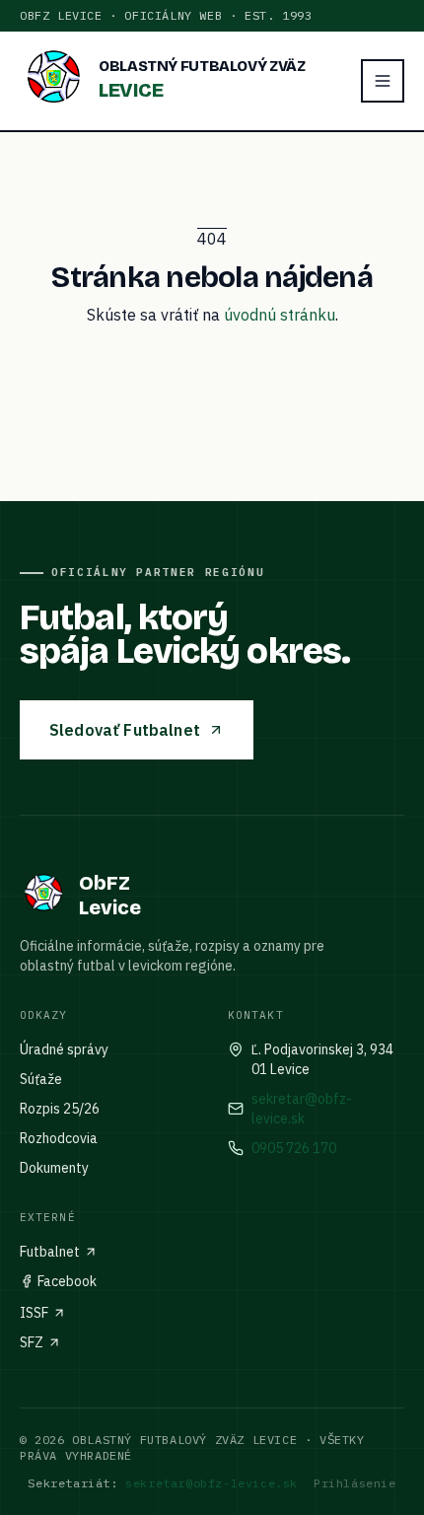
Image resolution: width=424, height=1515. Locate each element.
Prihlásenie (355, 1483)
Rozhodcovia (59, 1138)
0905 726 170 (293, 1148)
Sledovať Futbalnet (124, 730)
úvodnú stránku (279, 315)
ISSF (34, 1313)
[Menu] (382, 81)
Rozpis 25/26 (60, 1109)
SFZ (31, 1342)
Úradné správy (64, 1049)
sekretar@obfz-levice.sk (301, 1108)
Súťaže (41, 1079)
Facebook (67, 1281)
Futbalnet (50, 1252)
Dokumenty (54, 1168)
